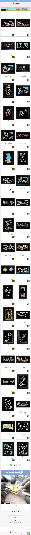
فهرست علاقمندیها (15, 1)
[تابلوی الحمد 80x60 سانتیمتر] (8, 225)
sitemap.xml (21, 534)
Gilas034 (8, 277)
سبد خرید (14, 1)
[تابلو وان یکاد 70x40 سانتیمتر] (8, 270)
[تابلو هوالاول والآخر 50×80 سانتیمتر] (8, 180)
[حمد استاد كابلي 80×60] (8, 449)
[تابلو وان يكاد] (23, 225)
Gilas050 (8, 411)
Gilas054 (22, 456)
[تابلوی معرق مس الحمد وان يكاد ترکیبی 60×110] (23, 359)
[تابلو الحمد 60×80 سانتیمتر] (8, 135)
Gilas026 (22, 232)
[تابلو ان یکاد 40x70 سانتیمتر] (23, 23)
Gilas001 (22, 53)
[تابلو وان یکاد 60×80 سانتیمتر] (23, 180)
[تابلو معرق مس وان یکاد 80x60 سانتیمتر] (8, 292)
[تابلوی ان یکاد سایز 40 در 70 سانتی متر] (8, 23)
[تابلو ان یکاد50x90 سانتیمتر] (23, 46)
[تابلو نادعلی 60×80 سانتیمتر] (23, 158)
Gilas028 (8, 232)
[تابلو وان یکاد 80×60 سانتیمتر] (23, 113)
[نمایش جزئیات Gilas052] (23, 426)
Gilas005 (22, 120)
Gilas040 (22, 344)
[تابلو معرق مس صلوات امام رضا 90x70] (8, 314)
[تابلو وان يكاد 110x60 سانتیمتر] (23, 247)
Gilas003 (8, 75)
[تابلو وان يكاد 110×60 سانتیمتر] (23, 270)
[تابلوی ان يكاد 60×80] (8, 404)
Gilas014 (22, 165)
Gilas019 (8, 165)
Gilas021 (22, 187)
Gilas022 (8, 187)
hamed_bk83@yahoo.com (25, 534)
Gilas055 (8, 456)
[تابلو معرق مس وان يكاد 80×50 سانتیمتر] (8, 247)
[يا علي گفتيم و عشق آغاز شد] (8, 426)
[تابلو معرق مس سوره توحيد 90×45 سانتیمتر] (8, 381)
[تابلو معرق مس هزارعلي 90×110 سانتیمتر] (23, 337)
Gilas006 (8, 120)
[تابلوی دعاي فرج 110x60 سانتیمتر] (8, 202)
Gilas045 (8, 389)
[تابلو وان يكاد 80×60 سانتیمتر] (23, 381)
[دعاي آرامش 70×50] (23, 449)
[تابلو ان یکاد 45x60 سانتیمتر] (8, 68)
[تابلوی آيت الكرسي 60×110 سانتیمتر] (23, 202)
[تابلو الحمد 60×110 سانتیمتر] (23, 135)
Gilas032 (22, 277)
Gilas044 (22, 389)
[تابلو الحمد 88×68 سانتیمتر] (8, 90)
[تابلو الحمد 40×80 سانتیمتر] (23, 314)
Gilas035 (8, 299)
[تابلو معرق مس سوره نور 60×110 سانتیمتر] (23, 404)
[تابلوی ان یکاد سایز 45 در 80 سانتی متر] (23, 90)
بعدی (11, 465)
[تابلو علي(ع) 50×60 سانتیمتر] (8, 158)
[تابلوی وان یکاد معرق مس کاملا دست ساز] (8, 46)
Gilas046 (22, 411)
